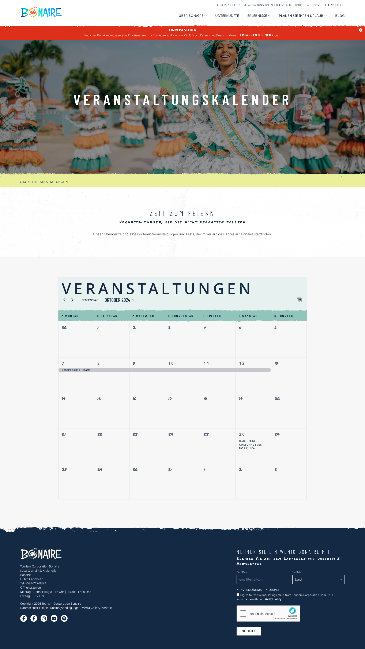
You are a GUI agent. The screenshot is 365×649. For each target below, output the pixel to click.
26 (242, 434)
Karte (298, 5)
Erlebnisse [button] (257, 15)
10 (171, 363)
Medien (286, 5)
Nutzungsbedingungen (65, 608)
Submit (249, 631)
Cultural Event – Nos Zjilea (252, 446)
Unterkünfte (227, 15)
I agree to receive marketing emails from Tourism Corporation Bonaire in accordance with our (285, 597)
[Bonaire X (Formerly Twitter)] (23, 618)
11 (207, 363)
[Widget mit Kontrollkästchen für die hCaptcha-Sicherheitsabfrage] (268, 613)
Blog (340, 15)
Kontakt (107, 608)
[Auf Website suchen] (325, 5)
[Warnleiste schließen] (360, 30)
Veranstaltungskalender (261, 5)
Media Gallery (91, 608)
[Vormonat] (64, 300)
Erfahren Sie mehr (257, 35)
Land (296, 571)
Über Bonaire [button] (191, 15)
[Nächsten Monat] (72, 300)
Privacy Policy (272, 599)
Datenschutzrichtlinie (34, 608)
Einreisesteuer (227, 5)
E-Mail (242, 571)
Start (25, 182)
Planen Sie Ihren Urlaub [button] (301, 15)
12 (242, 363)
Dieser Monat (90, 300)
